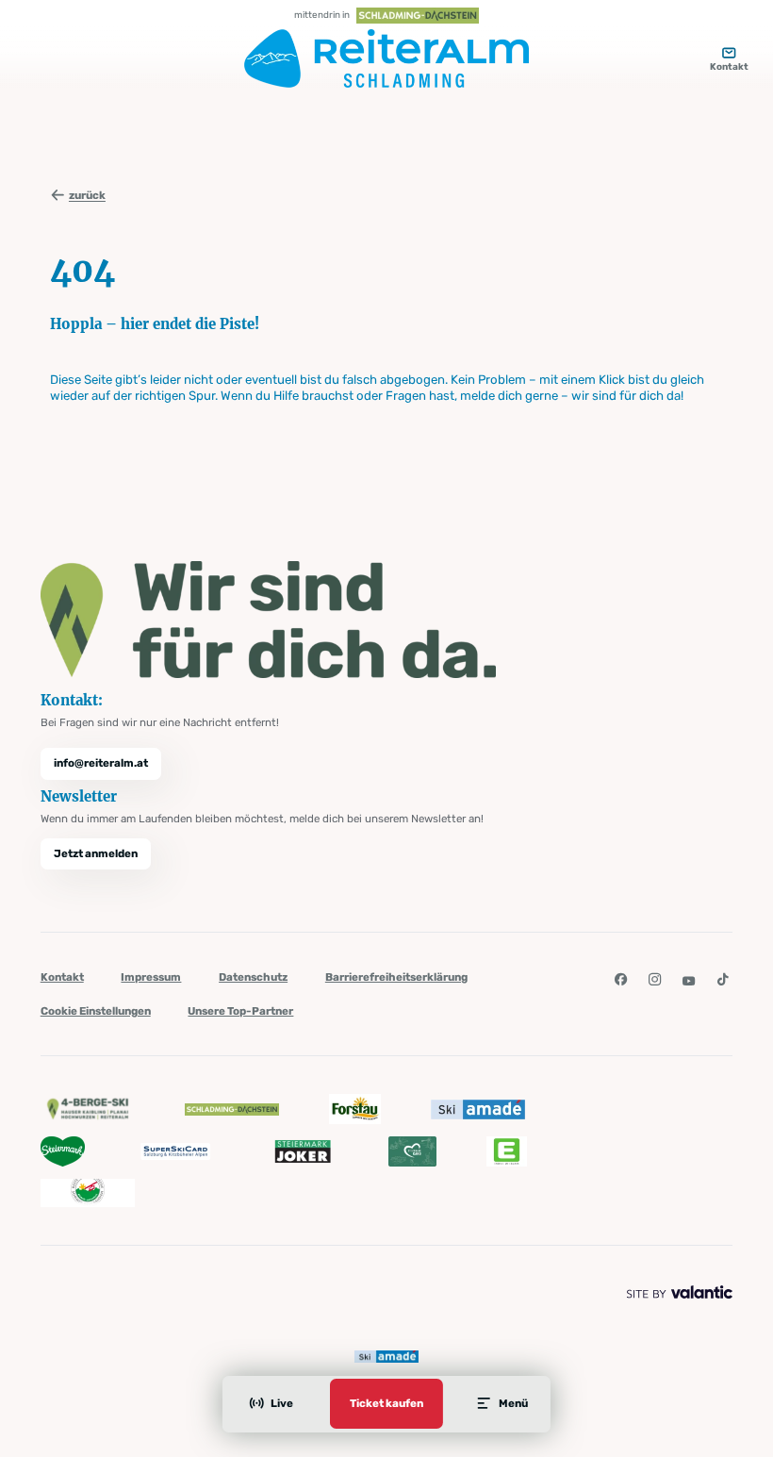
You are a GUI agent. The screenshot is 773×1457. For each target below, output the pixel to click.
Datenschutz (253, 977)
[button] (620, 979)
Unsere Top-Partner (240, 1011)
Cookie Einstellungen (96, 1011)
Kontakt (62, 977)
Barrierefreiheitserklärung (396, 977)
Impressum (151, 977)
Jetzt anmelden (96, 853)
